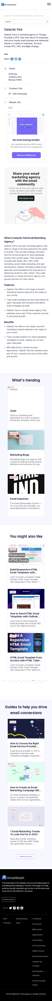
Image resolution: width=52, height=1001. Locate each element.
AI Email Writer (37, 940)
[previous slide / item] (3, 611)
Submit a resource (8, 899)
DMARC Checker (38, 951)
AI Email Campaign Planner (38, 983)
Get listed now (26, 198)
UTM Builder (36, 919)
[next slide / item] (48, 611)
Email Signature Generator (37, 973)
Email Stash (8, 16)
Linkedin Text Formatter (37, 964)
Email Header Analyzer (40, 956)
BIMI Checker (37, 929)
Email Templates (7, 921)
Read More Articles (26, 856)
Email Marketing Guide (21, 921)
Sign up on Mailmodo (26, 155)
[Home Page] (9, 4)
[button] (4, 680)
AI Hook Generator (38, 946)
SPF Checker (37, 924)
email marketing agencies (23, 16)
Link (10, 107)
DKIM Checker (37, 935)
